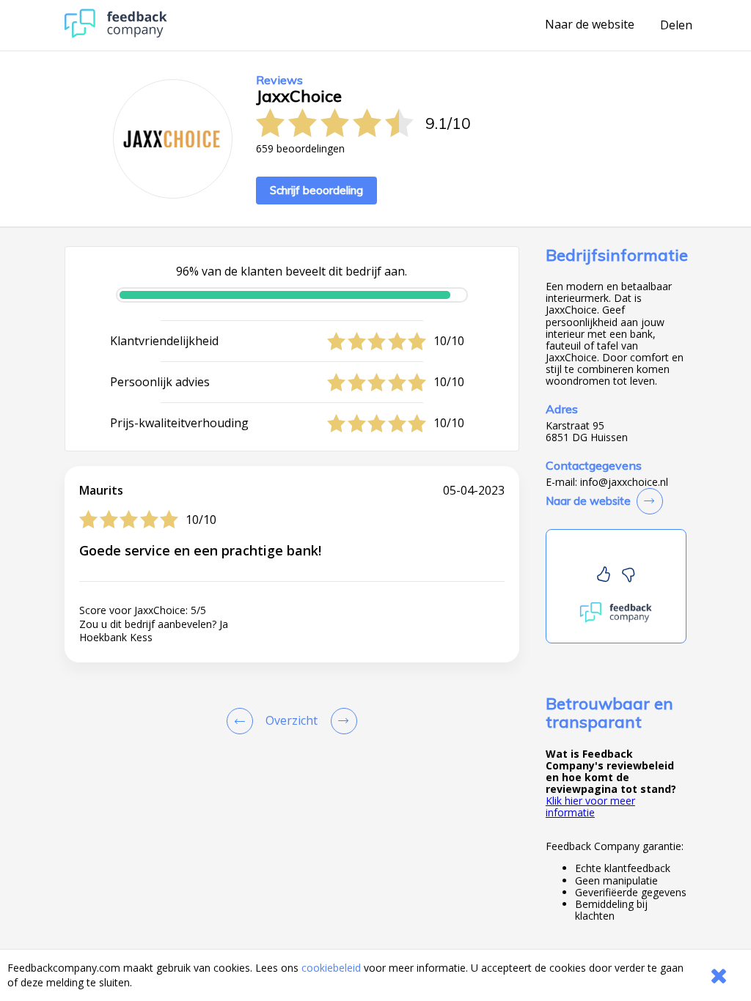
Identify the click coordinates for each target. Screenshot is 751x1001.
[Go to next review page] (341, 721)
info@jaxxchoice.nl (624, 482)
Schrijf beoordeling (316, 190)
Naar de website (589, 25)
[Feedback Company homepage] (116, 34)
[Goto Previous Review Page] (243, 721)
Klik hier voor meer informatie (590, 806)
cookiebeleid (331, 968)
